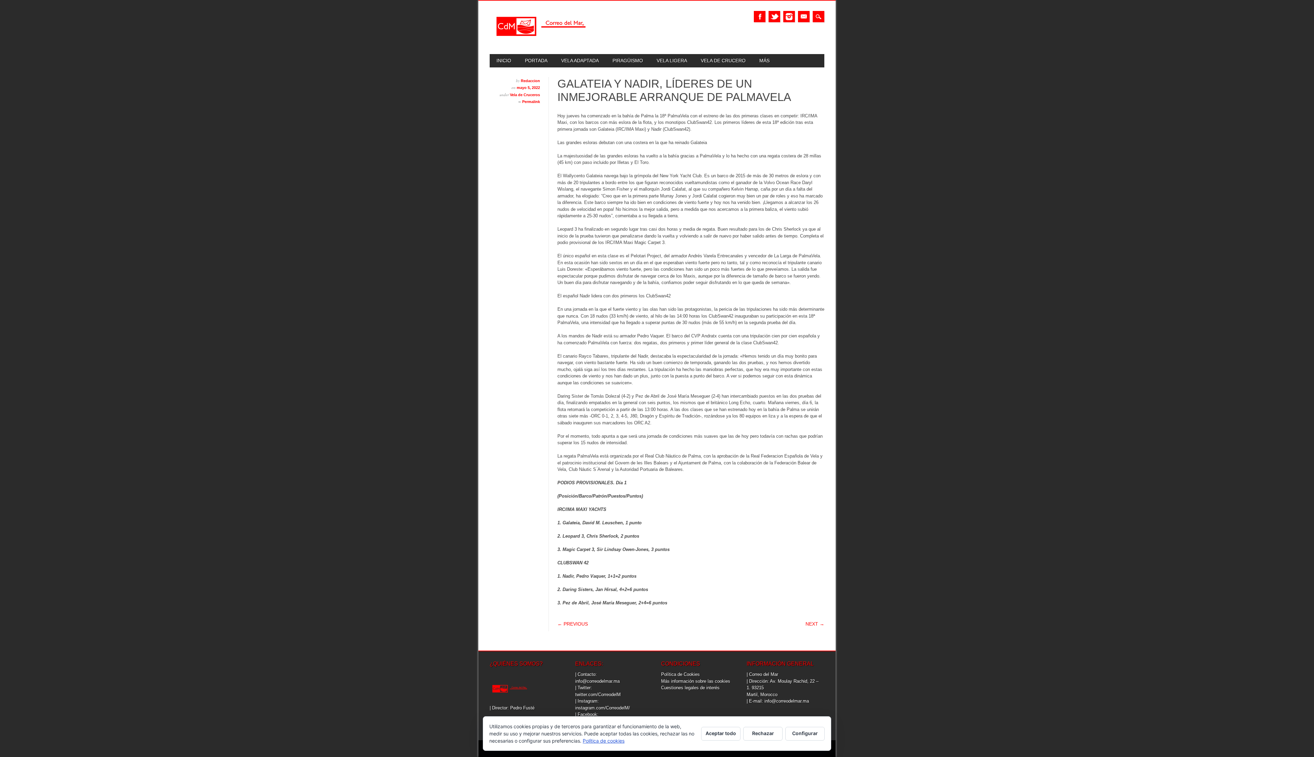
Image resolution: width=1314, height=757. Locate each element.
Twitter (774, 16)
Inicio (504, 60)
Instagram (789, 16)
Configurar (805, 733)
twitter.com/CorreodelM (598, 694)
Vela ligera (672, 60)
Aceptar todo (721, 733)
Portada (536, 60)
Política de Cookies (680, 674)
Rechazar (763, 733)
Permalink (531, 102)
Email (804, 16)
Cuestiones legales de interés (690, 687)
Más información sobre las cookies (695, 681)
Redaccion (530, 81)
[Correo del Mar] (541, 41)
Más (764, 60)
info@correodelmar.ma (597, 681)
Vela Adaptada (580, 60)
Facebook (759, 16)
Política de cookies (603, 741)
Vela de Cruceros (525, 95)
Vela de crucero (723, 60)
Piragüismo (628, 60)
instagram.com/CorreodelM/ (602, 707)
